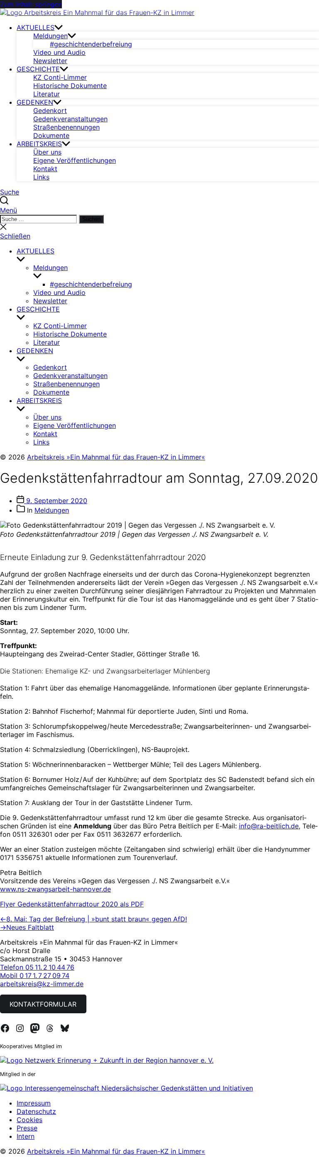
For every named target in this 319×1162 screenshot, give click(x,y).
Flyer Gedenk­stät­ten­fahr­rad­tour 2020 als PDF (72, 904)
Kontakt (45, 169)
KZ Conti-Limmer (60, 77)
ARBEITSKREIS (39, 144)
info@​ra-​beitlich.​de (269, 826)
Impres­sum (34, 1103)
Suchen (91, 219)
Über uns (47, 152)
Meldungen (51, 510)
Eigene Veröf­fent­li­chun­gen (74, 160)
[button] (159, 210)
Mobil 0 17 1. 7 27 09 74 (34, 975)
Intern (25, 1136)
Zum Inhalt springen (31, 4)
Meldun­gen (50, 36)
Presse (27, 1128)
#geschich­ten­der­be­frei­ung (91, 44)
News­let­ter (50, 61)
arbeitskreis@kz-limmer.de (41, 984)
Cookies (29, 1119)
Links (41, 177)
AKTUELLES (35, 27)
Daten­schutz (36, 1111)
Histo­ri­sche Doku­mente (70, 85)
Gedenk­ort (50, 110)
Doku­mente (51, 135)
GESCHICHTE (38, 69)
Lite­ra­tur (46, 94)
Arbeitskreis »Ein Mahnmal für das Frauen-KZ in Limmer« (116, 457)
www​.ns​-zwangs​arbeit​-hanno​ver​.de (55, 889)
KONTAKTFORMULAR (43, 1004)
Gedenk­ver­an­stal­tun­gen (70, 119)
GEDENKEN (35, 102)
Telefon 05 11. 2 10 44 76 (37, 967)
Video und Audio (59, 52)
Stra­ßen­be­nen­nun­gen (66, 127)
